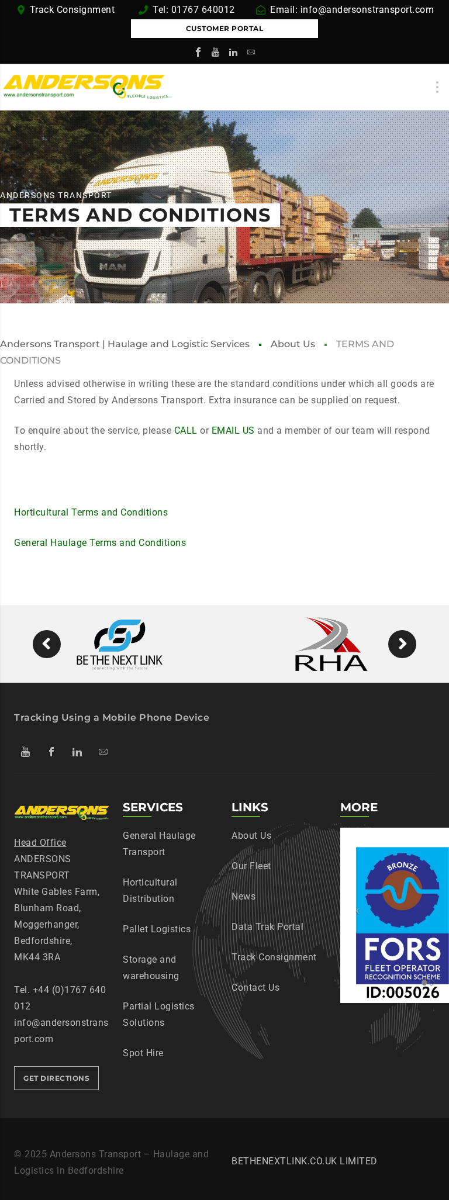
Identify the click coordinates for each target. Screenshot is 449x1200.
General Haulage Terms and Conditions (100, 542)
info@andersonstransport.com (367, 9)
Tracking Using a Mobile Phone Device (111, 717)
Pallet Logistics (157, 929)
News (243, 896)
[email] (251, 52)
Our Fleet (251, 866)
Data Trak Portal (267, 926)
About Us (293, 344)
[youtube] (215, 52)
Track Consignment (74, 9)
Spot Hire (143, 1053)
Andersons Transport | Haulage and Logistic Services (125, 344)
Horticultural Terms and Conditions (91, 512)
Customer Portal (225, 28)
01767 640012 (203, 9)
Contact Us (255, 987)
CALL (186, 430)
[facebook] (198, 52)
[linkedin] (233, 52)
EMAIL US (233, 430)
